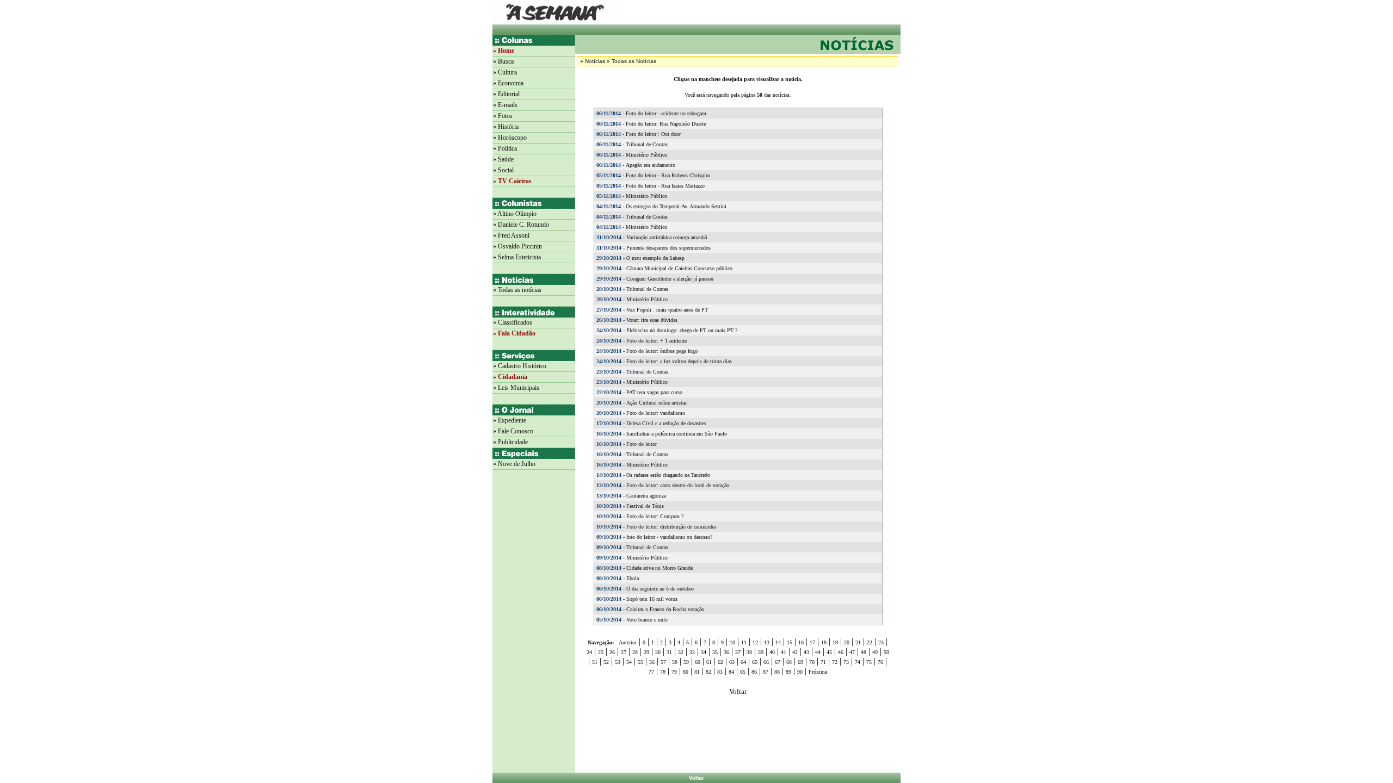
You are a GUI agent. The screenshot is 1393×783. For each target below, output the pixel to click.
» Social (503, 170)
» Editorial (506, 94)
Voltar (696, 778)
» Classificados (512, 322)
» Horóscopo (510, 137)
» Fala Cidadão (514, 333)
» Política (505, 148)
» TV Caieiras (512, 181)
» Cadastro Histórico (519, 366)
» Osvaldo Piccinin (517, 246)
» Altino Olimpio (515, 213)
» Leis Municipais (516, 387)
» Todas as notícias (517, 290)
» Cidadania (510, 377)
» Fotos (503, 116)
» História (506, 126)
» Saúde (503, 159)
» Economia (508, 83)
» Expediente (509, 420)
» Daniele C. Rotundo (521, 224)
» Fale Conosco (513, 431)
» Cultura (505, 72)
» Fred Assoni (511, 235)
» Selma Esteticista (517, 257)
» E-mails (505, 105)
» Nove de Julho (514, 464)
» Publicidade (510, 442)
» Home (503, 50)
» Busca (503, 61)
